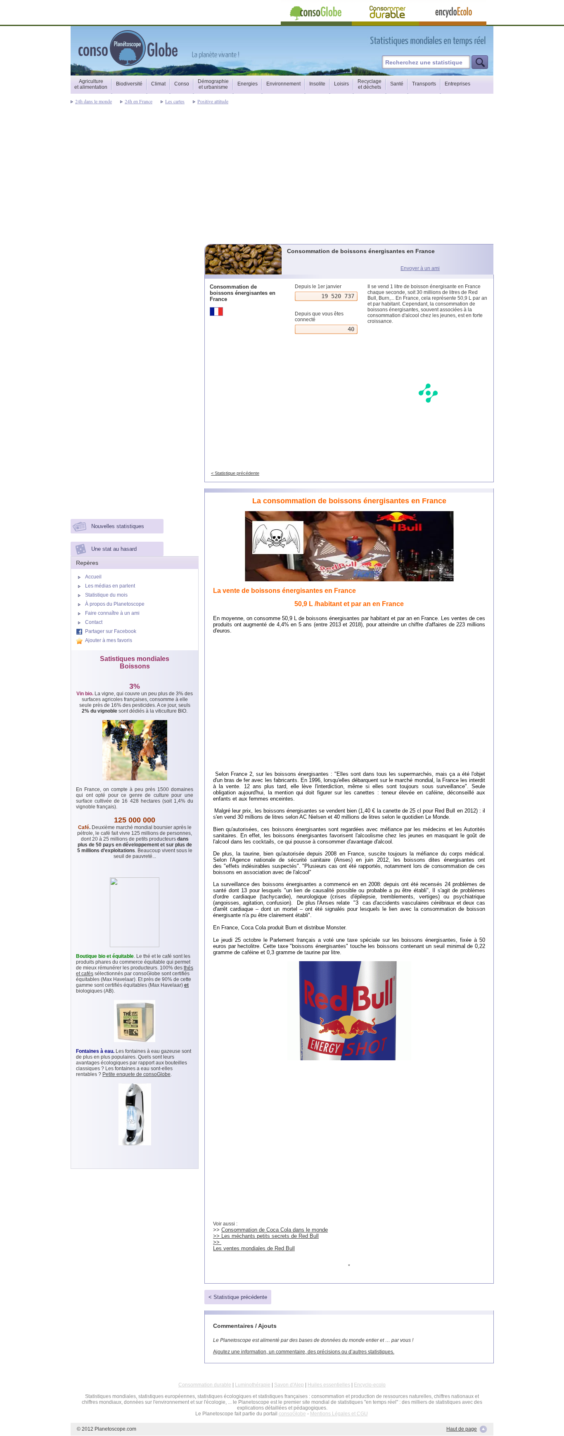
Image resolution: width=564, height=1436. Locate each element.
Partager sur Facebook (110, 631)
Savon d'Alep (289, 1385)
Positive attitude (212, 101)
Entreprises (457, 84)
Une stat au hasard (114, 549)
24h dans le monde (93, 101)
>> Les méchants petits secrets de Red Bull (266, 1236)
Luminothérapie (252, 1385)
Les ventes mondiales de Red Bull (254, 1248)
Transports (424, 84)
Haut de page (461, 1429)
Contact (93, 622)
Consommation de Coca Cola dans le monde (274, 1230)
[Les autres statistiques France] (244, 311)
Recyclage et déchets (370, 84)
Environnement (283, 84)
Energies (247, 84)
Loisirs (341, 84)
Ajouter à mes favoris (108, 640)
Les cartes (175, 101)
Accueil (93, 577)
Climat (158, 84)
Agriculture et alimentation (90, 84)
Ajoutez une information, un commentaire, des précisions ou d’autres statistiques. (303, 1352)
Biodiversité (129, 84)
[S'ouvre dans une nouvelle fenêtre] (465, 40)
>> (217, 1242)
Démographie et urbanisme (213, 84)
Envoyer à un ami (420, 268)
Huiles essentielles (329, 1385)
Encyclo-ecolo (370, 1385)
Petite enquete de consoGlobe (136, 1074)
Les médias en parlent (110, 586)
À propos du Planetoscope (115, 604)
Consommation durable (204, 1385)
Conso (181, 84)
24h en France (138, 101)
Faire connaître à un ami (112, 613)
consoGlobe (292, 1414)
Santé (396, 84)
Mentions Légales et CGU (339, 1414)
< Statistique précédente (235, 473)
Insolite (317, 84)
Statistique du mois (106, 595)
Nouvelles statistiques (117, 526)
